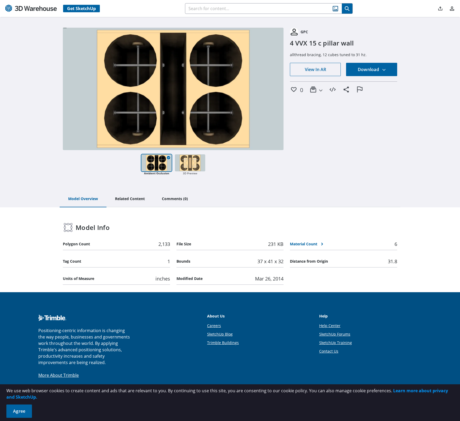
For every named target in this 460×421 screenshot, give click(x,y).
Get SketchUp (81, 8)
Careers (214, 325)
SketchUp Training (335, 342)
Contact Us (328, 351)
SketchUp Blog (220, 334)
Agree (19, 411)
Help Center (329, 325)
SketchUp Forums (334, 334)
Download (369, 69)
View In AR (315, 69)
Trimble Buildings (223, 342)
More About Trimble (58, 375)
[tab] (83, 199)
